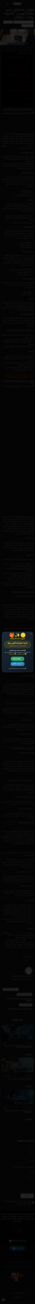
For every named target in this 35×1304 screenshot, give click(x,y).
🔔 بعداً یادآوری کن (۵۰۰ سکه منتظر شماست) (17, 668)
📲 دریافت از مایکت (17, 659)
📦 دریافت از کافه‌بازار (17, 664)
